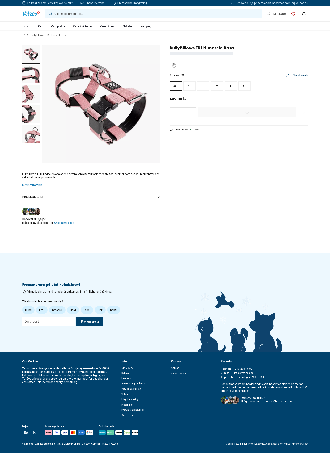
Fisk (100, 309)
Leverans (126, 378)
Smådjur (57, 309)
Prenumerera (90, 321)
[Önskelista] (293, 14)
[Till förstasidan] (23, 35)
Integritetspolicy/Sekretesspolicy (265, 444)
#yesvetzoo (127, 415)
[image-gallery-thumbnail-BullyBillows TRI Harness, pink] (31, 54)
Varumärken (107, 26)
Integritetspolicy (129, 399)
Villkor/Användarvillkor (296, 444)
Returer (125, 373)
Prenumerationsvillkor (132, 410)
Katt (41, 26)
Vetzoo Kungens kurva (133, 383)
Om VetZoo (127, 368)
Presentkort (127, 404)
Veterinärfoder (82, 26)
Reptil (113, 309)
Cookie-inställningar (236, 444)
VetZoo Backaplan (131, 389)
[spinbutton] (183, 112)
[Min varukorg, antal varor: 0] (304, 14)
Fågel (87, 309)
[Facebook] (26, 432)
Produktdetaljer (32, 197)
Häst (73, 309)
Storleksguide (300, 75)
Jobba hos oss (179, 373)
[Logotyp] (31, 13)
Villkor (124, 394)
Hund (27, 26)
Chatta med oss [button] (64, 222)
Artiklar (175, 368)
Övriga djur (58, 26)
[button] (174, 112)
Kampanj (146, 26)
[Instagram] (35, 432)
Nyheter (128, 26)
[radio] (176, 86)
